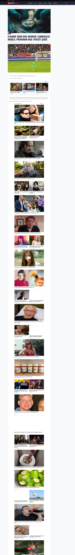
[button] (29, 21)
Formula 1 (50, 3)
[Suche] (66, 3)
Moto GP (45, 3)
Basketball (55, 3)
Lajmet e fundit (30, 3)
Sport (35, 3)
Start (8, 7)
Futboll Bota (40, 3)
